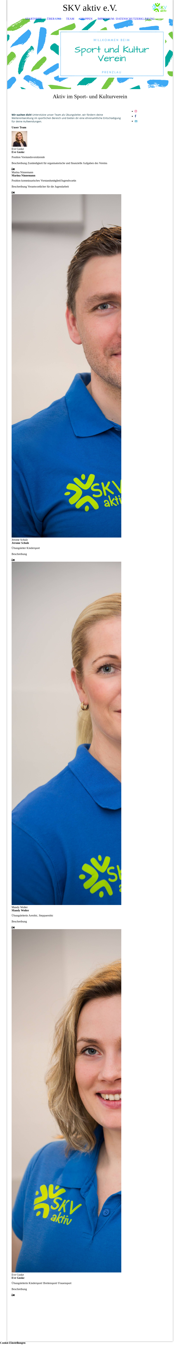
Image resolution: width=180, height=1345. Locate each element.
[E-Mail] (136, 121)
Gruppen (85, 18)
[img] (159, 8)
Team (70, 18)
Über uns (54, 18)
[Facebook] (135, 116)
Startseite (33, 18)
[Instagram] (136, 111)
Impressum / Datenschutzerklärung (126, 18)
